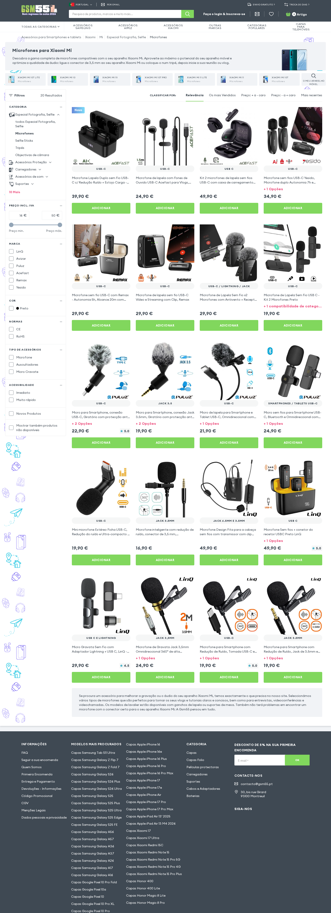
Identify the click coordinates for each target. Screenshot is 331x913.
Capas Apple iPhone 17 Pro (146, 802)
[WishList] (271, 14)
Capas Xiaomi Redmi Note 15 (147, 852)
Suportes (193, 781)
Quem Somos (31, 767)
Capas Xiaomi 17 (138, 831)
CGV (25, 803)
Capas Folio (195, 760)
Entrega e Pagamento (38, 781)
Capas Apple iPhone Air (143, 795)
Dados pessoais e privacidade (44, 817)
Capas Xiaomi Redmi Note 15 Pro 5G (153, 859)
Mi (101, 37)
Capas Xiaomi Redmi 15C (144, 845)
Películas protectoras (202, 767)
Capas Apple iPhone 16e (144, 752)
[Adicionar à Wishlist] (124, 113)
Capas (191, 753)
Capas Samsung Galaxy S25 (92, 796)
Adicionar (101, 208)
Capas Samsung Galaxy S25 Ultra (96, 810)
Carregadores (197, 774)
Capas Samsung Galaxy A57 (92, 839)
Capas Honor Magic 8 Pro (145, 903)
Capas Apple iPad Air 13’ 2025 (148, 816)
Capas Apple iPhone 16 (143, 744)
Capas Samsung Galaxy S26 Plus (95, 781)
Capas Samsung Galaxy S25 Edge (96, 817)
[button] (293, 189)
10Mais (14, 192)
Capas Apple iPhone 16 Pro (146, 766)
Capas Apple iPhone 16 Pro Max (149, 773)
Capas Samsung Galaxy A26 (92, 861)
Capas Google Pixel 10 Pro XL (92, 904)
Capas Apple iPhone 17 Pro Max (149, 809)
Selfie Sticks (24, 141)
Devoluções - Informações (41, 789)
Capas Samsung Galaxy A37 (92, 853)
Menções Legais (33, 810)
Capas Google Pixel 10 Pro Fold (94, 882)
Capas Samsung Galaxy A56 (92, 832)
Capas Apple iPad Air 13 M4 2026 (151, 823)
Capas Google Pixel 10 (87, 897)
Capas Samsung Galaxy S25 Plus (95, 803)
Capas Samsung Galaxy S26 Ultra (96, 789)
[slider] (11, 225)
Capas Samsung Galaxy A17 (92, 868)
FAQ (24, 753)
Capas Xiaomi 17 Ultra (142, 838)
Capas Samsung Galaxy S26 (92, 774)
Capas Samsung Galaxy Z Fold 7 (95, 767)
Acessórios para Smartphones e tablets (51, 37)
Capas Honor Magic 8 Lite (146, 895)
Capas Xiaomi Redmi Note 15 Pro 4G (153, 867)
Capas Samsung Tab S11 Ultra (93, 753)
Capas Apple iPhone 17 (143, 780)
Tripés (19, 148)
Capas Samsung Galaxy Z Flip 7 (94, 760)
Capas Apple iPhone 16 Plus (146, 759)
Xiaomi (90, 37)
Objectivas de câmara (32, 155)
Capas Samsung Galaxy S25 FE (94, 825)
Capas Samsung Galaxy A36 (92, 846)
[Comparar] (115, 113)
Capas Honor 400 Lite (143, 888)
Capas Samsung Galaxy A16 (92, 875)
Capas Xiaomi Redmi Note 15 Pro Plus (154, 874)
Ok (297, 760)
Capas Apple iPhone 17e (144, 787)
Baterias (193, 796)
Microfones (158, 37)
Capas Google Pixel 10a (88, 889)
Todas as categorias (39, 26)
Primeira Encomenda (36, 774)
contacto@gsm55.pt (257, 784)
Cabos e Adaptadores (203, 789)
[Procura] (187, 14)
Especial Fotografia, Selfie (126, 37)
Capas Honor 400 (139, 881)
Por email (113, 4)
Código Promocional (36, 796)
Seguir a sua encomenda (39, 760)
